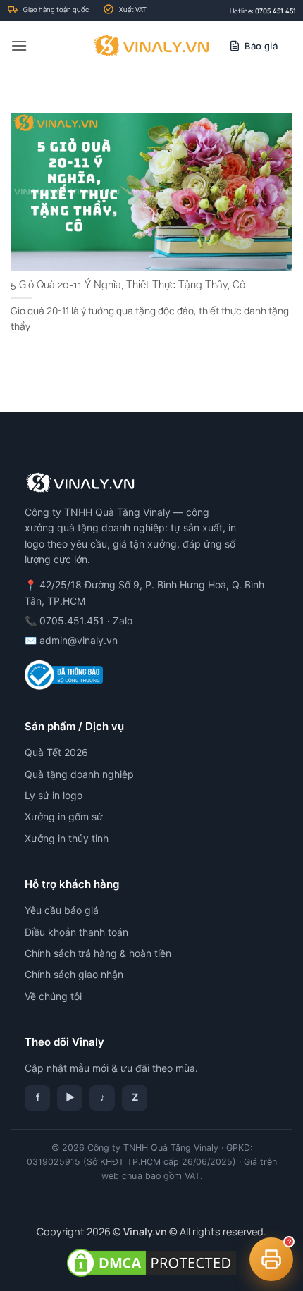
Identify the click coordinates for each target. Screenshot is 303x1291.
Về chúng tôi (53, 996)
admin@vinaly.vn (78, 640)
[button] (19, 45)
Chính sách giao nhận (74, 974)
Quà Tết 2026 (56, 752)
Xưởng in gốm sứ (64, 816)
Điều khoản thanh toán (76, 932)
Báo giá (261, 45)
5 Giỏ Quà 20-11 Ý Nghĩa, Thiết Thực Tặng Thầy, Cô (128, 284)
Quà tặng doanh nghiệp (79, 774)
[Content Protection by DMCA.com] (151, 1261)
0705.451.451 (275, 11)
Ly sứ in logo (53, 795)
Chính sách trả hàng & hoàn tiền (98, 953)
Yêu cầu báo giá (62, 910)
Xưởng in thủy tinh (67, 838)
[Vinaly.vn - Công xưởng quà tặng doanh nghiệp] (151, 45)
